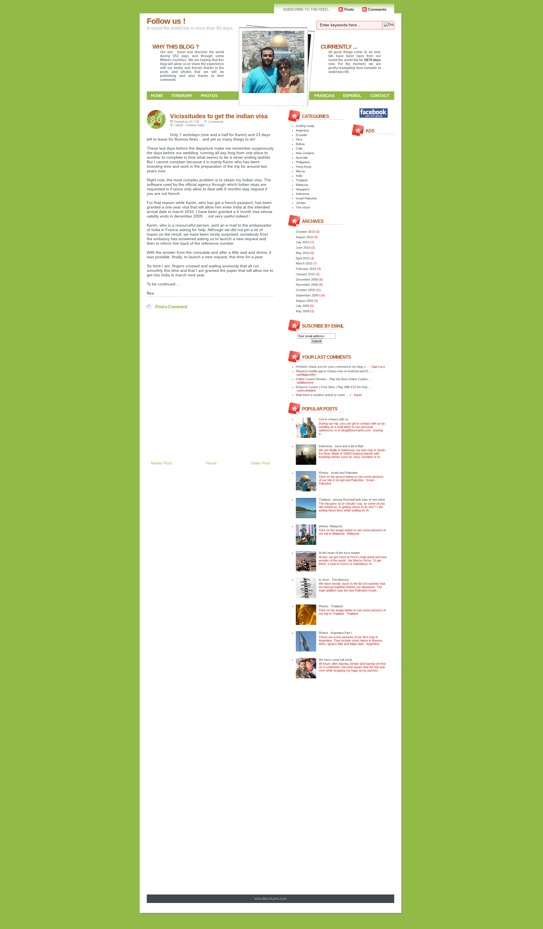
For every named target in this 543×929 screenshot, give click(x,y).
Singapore (303, 189)
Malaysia (302, 184)
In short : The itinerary (334, 579)
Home (157, 95)
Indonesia (302, 193)
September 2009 (307, 295)
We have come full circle (335, 659)
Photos (209, 95)
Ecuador (301, 135)
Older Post (260, 463)
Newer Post (161, 463)
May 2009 (302, 311)
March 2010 (304, 263)
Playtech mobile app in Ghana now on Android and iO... (333, 371)
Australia (302, 157)
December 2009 (307, 279)
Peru (299, 139)
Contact (379, 95)
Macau (300, 171)
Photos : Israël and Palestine (338, 472)
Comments (377, 9)
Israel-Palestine (306, 198)
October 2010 (305, 231)
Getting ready (195, 125)
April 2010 (302, 258)
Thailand (301, 180)
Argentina (302, 130)
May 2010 (302, 253)
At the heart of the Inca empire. (340, 552)
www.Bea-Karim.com (270, 899)
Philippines (303, 162)
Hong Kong (303, 166)
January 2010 (305, 274)
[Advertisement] (213, 433)
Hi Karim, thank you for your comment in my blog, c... (332, 366)
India (299, 175)
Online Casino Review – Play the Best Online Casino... (333, 379)
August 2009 (304, 300)
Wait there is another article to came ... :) (323, 395)
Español (352, 95)
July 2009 (302, 305)
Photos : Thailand (330, 606)
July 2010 (302, 242)
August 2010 (304, 237)
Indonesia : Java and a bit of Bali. (341, 446)
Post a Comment (171, 306)
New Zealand (305, 153)
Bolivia (300, 144)
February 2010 (306, 268)
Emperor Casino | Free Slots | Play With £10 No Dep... (333, 387)
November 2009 (307, 284)
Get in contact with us (333, 419)
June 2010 (303, 247)
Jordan (300, 203)
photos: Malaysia (330, 526)
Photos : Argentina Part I (335, 633)
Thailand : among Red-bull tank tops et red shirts (352, 499)
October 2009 (305, 290)
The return (303, 207)
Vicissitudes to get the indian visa (219, 116)
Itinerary (181, 95)
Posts (349, 9)
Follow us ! (166, 21)
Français (324, 95)
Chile (299, 148)
